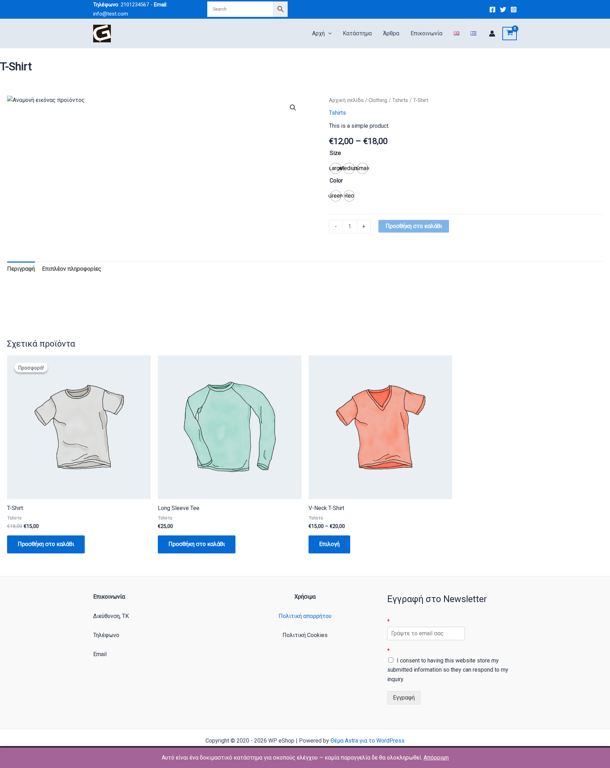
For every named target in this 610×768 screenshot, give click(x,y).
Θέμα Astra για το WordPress (367, 740)
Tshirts (400, 100)
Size (335, 153)
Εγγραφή (404, 697)
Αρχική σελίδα (346, 100)
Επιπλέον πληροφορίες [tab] (71, 268)
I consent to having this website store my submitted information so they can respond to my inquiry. (447, 670)
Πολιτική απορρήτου (305, 616)
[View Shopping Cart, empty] (509, 33)
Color (336, 180)
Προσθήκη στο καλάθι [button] (46, 544)
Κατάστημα (357, 33)
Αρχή (318, 33)
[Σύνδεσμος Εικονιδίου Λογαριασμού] (492, 33)
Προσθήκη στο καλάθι (413, 226)
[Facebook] (492, 9)
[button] (305, 9)
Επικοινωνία (426, 33)
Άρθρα (391, 33)
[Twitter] (503, 9)
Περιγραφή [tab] (21, 268)
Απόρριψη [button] (436, 757)
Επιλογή (329, 544)
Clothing (378, 100)
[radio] (335, 168)
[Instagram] (513, 9)
